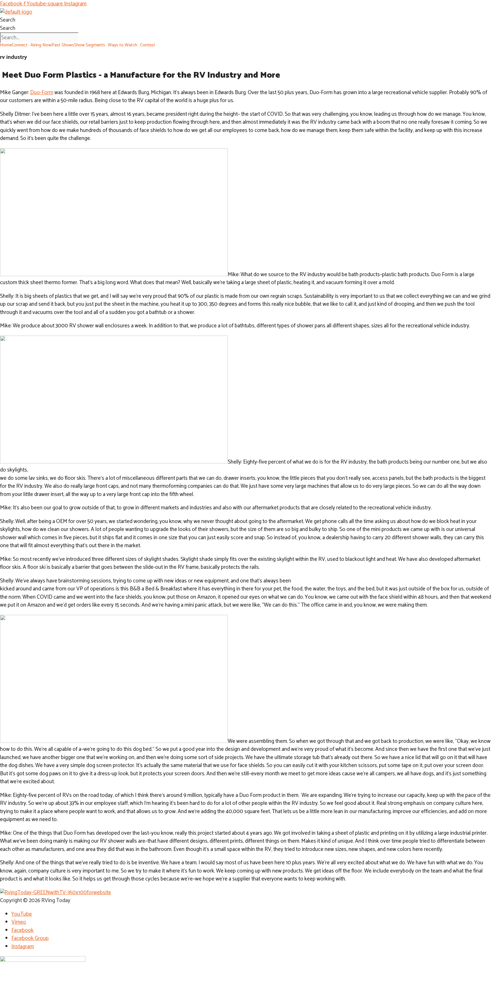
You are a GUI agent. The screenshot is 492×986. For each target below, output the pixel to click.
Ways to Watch (122, 45)
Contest (147, 45)
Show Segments (89, 45)
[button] (21, 45)
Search (7, 20)
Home (6, 45)
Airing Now (41, 45)
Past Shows (63, 45)
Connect (20, 45)
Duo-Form (41, 92)
